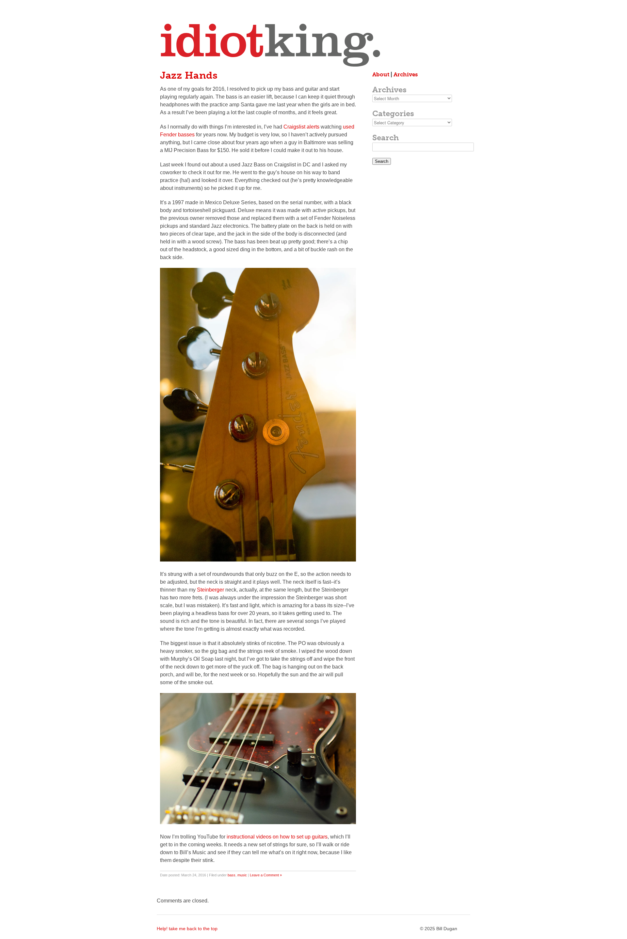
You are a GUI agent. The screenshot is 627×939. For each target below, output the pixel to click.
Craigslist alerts (301, 127)
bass (231, 875)
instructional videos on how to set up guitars (277, 836)
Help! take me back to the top (187, 928)
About (380, 74)
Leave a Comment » (266, 875)
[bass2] (258, 559)
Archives (406, 74)
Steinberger (210, 590)
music (242, 875)
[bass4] (258, 822)
